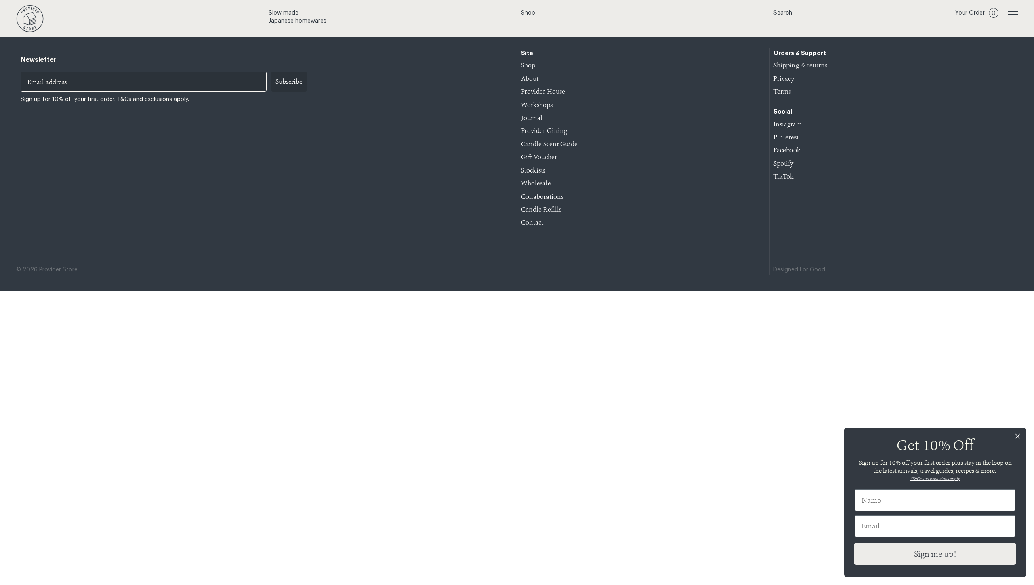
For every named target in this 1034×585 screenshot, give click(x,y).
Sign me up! (935, 554)
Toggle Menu (1013, 13)
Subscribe (289, 81)
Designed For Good (799, 270)
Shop (528, 13)
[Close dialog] (1018, 436)
